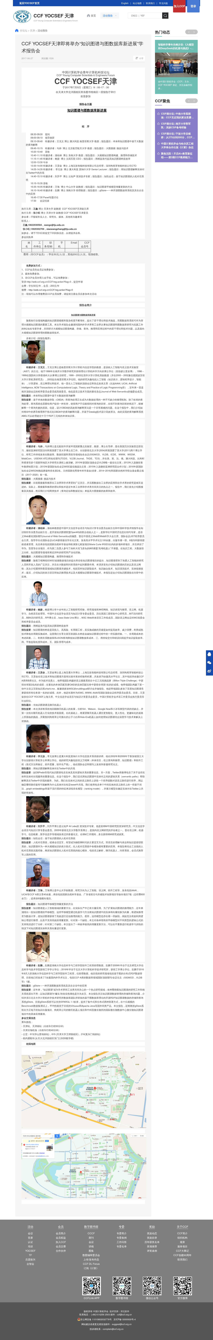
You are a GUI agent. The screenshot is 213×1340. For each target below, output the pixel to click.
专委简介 (122, 1233)
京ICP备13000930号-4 (125, 1319)
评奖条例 (152, 1250)
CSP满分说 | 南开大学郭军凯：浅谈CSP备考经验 (176, 125)
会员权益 (61, 1237)
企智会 (30, 1264)
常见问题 (163, 3)
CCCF (91, 1233)
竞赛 (30, 1237)
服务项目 (182, 1246)
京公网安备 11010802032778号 (96, 1319)
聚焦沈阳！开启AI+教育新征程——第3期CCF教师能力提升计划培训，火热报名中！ (177, 155)
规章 (182, 1242)
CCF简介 (182, 1233)
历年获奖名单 (152, 1242)
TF (30, 1255)
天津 (33, 30)
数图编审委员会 (91, 1255)
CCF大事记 (182, 1250)
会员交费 (61, 1246)
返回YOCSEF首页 (29, 3)
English (124, 3)
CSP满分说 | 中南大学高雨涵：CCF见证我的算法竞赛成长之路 (177, 115)
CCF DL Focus (91, 1264)
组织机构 (182, 1237)
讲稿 (91, 1246)
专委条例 (122, 1237)
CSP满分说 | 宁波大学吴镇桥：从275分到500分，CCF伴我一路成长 (178, 135)
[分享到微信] (209, 663)
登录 (193, 6)
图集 (91, 1250)
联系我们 (150, 3)
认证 (30, 1242)
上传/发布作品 (91, 1259)
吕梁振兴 (30, 1259)
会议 (30, 1233)
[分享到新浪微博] (209, 671)
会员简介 (61, 1233)
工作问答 (122, 1242)
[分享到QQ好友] (209, 654)
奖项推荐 (152, 1246)
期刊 (91, 1237)
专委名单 (122, 1246)
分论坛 (24, 30)
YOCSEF (30, 1250)
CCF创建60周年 (182, 1255)
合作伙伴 (61, 1250)
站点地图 (137, 3)
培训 (30, 1246)
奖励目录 (152, 1237)
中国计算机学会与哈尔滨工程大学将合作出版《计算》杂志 (177, 145)
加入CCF (179, 6)
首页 (93, 15)
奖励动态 (152, 1233)
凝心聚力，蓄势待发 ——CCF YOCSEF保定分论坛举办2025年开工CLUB (176, 46)
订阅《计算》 (91, 1268)
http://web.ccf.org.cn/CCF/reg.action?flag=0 (51, 289)
